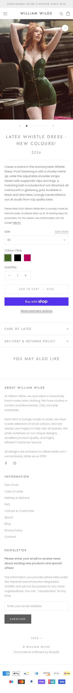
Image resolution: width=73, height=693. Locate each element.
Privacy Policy (13, 530)
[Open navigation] (5, 13)
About (8, 517)
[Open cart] (68, 13)
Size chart (62, 232)
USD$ (35, 638)
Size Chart (11, 485)
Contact (10, 537)
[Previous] (19, 126)
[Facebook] (5, 463)
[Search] (61, 13)
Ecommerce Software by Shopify (36, 652)
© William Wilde (36, 647)
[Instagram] (14, 463)
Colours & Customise (19, 511)
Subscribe (18, 619)
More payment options (36, 311)
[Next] (53, 126)
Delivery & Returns (17, 498)
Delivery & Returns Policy (29, 341)
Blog (7, 524)
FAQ (7, 504)
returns (17, 222)
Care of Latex (17, 329)
